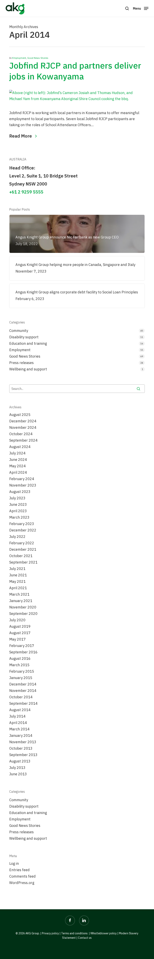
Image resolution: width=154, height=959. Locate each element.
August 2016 (19, 658)
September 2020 (23, 613)
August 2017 (19, 633)
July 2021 (17, 568)
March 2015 (19, 665)
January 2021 (20, 600)
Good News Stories (37, 57)
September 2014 (23, 703)
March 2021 (19, 594)
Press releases (21, 362)
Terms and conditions (74, 933)
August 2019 (19, 626)
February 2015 (21, 671)
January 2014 (20, 735)
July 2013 (17, 767)
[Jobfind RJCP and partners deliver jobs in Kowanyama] (77, 98)
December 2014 (22, 684)
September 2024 (23, 440)
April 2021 (18, 588)
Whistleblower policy (103, 933)
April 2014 (18, 722)
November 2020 (22, 607)
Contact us (85, 938)
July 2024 (17, 453)
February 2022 (21, 543)
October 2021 (20, 556)
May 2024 (17, 466)
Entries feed (19, 870)
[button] (140, 8)
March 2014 (19, 729)
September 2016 (23, 652)
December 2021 (22, 549)
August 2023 (19, 491)
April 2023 (18, 511)
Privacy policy (50, 933)
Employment (19, 57)
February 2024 (21, 478)
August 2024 (19, 446)
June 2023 (18, 504)
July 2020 (17, 620)
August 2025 (19, 414)
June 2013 (18, 774)
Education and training (28, 343)
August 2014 (19, 710)
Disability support (23, 337)
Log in (14, 863)
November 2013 (22, 742)
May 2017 (17, 639)
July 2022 (17, 536)
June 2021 (18, 575)
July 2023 (17, 498)
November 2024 (22, 427)
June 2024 (18, 459)
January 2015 (20, 677)
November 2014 (22, 690)
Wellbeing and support (28, 369)
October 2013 (20, 748)
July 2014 (17, 716)
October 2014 (20, 697)
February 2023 (21, 523)
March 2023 (19, 517)
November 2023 (22, 485)
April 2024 (18, 472)
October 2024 (20, 434)
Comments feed (22, 876)
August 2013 (19, 761)
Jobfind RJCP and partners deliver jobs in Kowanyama (75, 71)
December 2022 (22, 530)
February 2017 (21, 645)
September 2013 (23, 754)
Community (18, 330)
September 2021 (23, 562)
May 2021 (17, 581)
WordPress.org (21, 882)
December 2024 (22, 421)
